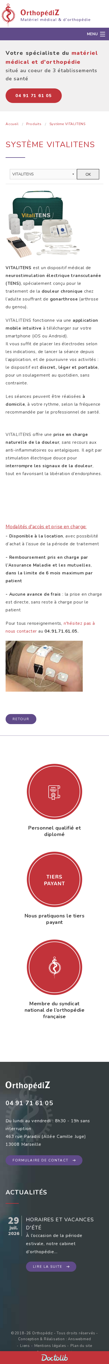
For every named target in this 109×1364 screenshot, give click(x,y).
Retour (21, 719)
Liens (25, 1345)
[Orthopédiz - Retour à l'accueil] (46, 15)
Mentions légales (50, 1345)
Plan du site (81, 1345)
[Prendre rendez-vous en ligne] (54, 1357)
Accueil (12, 124)
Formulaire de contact (40, 1160)
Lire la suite (47, 1266)
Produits (33, 124)
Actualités (26, 1192)
